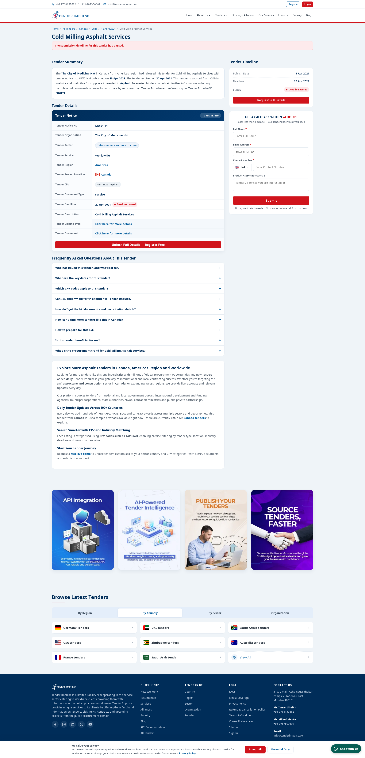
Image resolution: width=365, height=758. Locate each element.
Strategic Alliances (243, 15)
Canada (83, 28)
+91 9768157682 (66, 4)
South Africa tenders (254, 628)
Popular (189, 715)
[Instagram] (63, 724)
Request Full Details (271, 100)
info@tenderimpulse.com (121, 4)
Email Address (242, 144)
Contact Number (243, 160)
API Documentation (152, 727)
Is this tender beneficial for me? (77, 340)
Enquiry (297, 15)
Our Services (266, 15)
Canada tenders (195, 418)
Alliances (146, 709)
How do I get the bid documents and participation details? (95, 309)
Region (189, 697)
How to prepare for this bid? (74, 330)
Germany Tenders (76, 628)
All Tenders (69, 28)
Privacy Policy (187, 753)
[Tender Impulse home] (71, 15)
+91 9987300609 (90, 4)
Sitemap (234, 727)
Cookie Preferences (241, 721)
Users (281, 15)
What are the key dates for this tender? (82, 278)
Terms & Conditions (241, 715)
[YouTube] (90, 724)
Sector (189, 703)
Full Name (240, 129)
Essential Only (280, 749)
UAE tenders (160, 628)
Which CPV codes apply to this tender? (81, 288)
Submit (271, 201)
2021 (94, 28)
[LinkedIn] (72, 724)
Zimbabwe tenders (165, 642)
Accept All (255, 749)
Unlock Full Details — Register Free (138, 245)
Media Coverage (239, 697)
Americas (101, 165)
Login (307, 4)
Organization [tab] (280, 613)
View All (245, 657)
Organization (193, 709)
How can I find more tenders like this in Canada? (89, 319)
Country (190, 691)
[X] (81, 724)
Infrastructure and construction (117, 145)
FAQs (232, 691)
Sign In (233, 733)
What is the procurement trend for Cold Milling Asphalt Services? (100, 350)
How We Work (149, 691)
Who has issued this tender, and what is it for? (87, 268)
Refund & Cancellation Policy (247, 709)
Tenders (220, 15)
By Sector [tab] (215, 613)
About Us (202, 15)
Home (188, 15)
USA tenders (72, 642)
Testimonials (148, 697)
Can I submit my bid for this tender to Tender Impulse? (93, 299)
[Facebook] (55, 724)
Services (145, 703)
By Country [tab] (150, 613)
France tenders (74, 657)
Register (293, 4)
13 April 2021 (108, 28)
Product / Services (249, 175)
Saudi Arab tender (165, 657)
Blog (308, 15)
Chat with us (349, 749)
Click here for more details (113, 224)
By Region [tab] (85, 613)
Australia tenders (252, 642)
